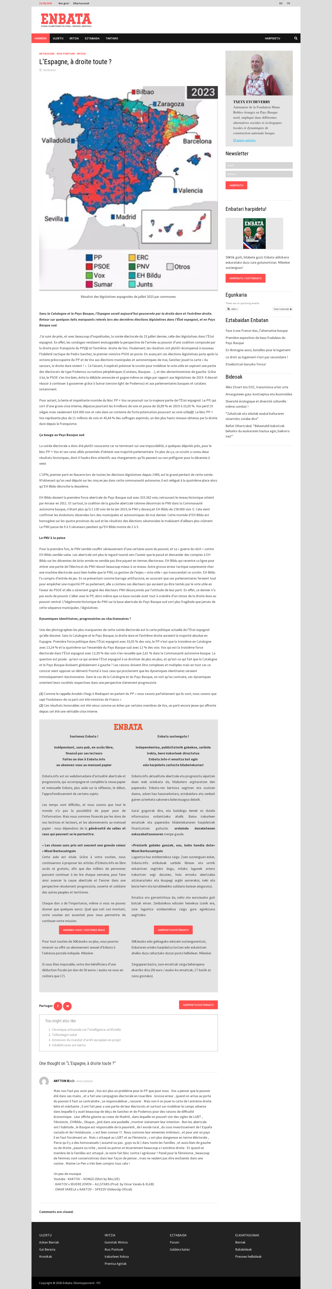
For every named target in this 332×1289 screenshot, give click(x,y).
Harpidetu (272, 38)
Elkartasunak (81, 3)
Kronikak (45, 1256)
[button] (232, 309)
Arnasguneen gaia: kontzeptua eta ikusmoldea (259, 394)
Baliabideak (243, 1249)
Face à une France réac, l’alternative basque (257, 330)
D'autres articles (244, 140)
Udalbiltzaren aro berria (69, 1045)
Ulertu (58, 38)
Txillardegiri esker (64, 1034)
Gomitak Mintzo (116, 1242)
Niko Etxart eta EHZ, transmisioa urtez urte (257, 387)
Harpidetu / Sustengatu (245, 278)
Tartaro (112, 38)
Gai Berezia (47, 1249)
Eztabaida (92, 38)
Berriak (240, 1242)
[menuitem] (281, 3)
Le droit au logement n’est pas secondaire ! (257, 357)
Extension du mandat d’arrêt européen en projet (86, 1040)
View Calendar (282, 308)
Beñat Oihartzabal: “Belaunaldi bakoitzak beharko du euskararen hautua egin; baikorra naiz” (258, 431)
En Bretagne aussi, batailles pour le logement (258, 350)
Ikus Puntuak (66, 53)
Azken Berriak (49, 1242)
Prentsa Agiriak (116, 1263)
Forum (174, 1242)
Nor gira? (64, 3)
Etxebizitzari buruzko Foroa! (246, 364)
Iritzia (74, 38)
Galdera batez (180, 1249)
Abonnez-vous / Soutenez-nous (84, 930)
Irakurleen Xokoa (117, 1256)
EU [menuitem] (280, 3)
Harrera (41, 38)
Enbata (67, 1283)
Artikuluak (47, 53)
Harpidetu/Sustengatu (173, 930)
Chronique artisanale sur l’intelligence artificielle (86, 1029)
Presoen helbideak (248, 1256)
